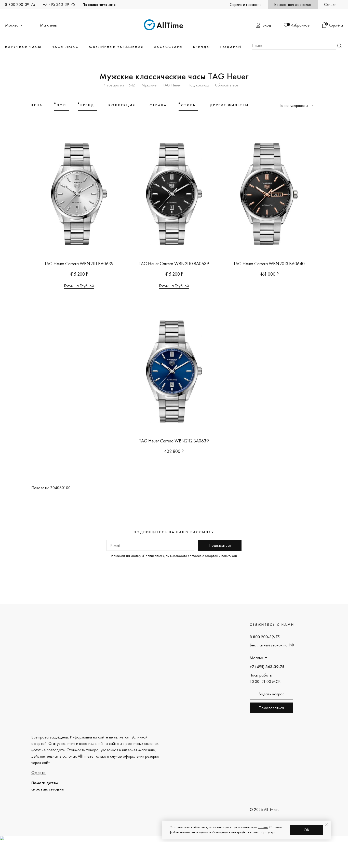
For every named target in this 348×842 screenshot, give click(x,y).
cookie (263, 827)
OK (307, 830)
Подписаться (220, 545)
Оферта (38, 772)
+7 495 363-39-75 (59, 4)
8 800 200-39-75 (20, 4)
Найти (339, 45)
